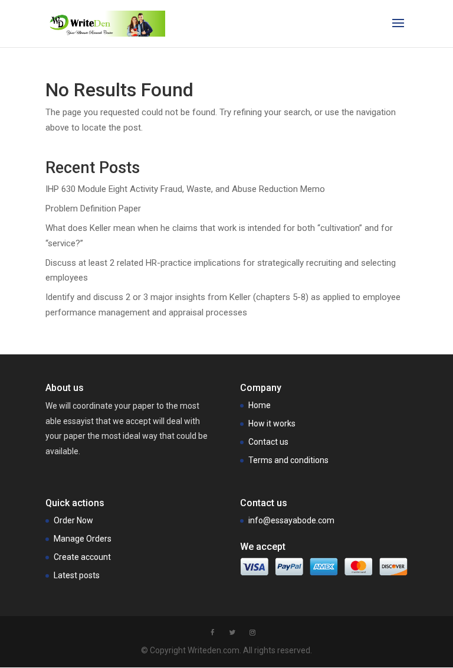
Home (259, 405)
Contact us (268, 442)
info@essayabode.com (291, 520)
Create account (82, 557)
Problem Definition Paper (93, 208)
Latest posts (77, 575)
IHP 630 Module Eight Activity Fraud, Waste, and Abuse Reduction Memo (185, 189)
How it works (272, 423)
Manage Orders (82, 538)
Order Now (73, 520)
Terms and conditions (288, 460)
